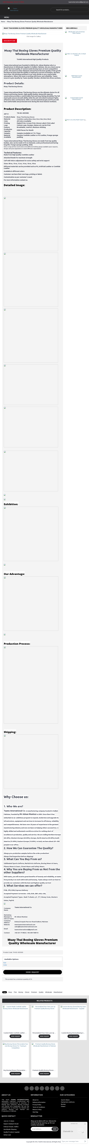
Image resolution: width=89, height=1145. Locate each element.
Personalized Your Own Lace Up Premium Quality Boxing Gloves (45, 1033)
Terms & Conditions (39, 1107)
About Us (36, 1100)
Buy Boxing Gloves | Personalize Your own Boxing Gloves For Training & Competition (16, 1070)
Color (5, 965)
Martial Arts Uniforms (68, 1102)
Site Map (35, 1112)
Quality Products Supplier (12, 1132)
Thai (15, 992)
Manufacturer (58, 992)
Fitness (63, 1106)
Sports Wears (65, 1100)
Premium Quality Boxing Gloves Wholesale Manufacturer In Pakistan (45, 1070)
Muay (10, 992)
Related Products (44, 1001)
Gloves (27, 992)
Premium (34, 992)
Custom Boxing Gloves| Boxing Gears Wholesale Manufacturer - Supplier (73, 1033)
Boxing (21, 992)
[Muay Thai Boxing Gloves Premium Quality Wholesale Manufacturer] (32, 33)
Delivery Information (39, 1102)
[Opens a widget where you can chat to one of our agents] (74, 1132)
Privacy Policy (37, 1104)
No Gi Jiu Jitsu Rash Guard (85, 120)
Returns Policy (37, 1109)
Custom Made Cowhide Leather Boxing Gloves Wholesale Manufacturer (16, 1033)
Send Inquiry (32, 972)
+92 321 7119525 (9, 1121)
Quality (41, 992)
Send (54, 1129)
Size (4, 963)
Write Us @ (7, 1135)
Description (9, 40)
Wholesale (48, 992)
